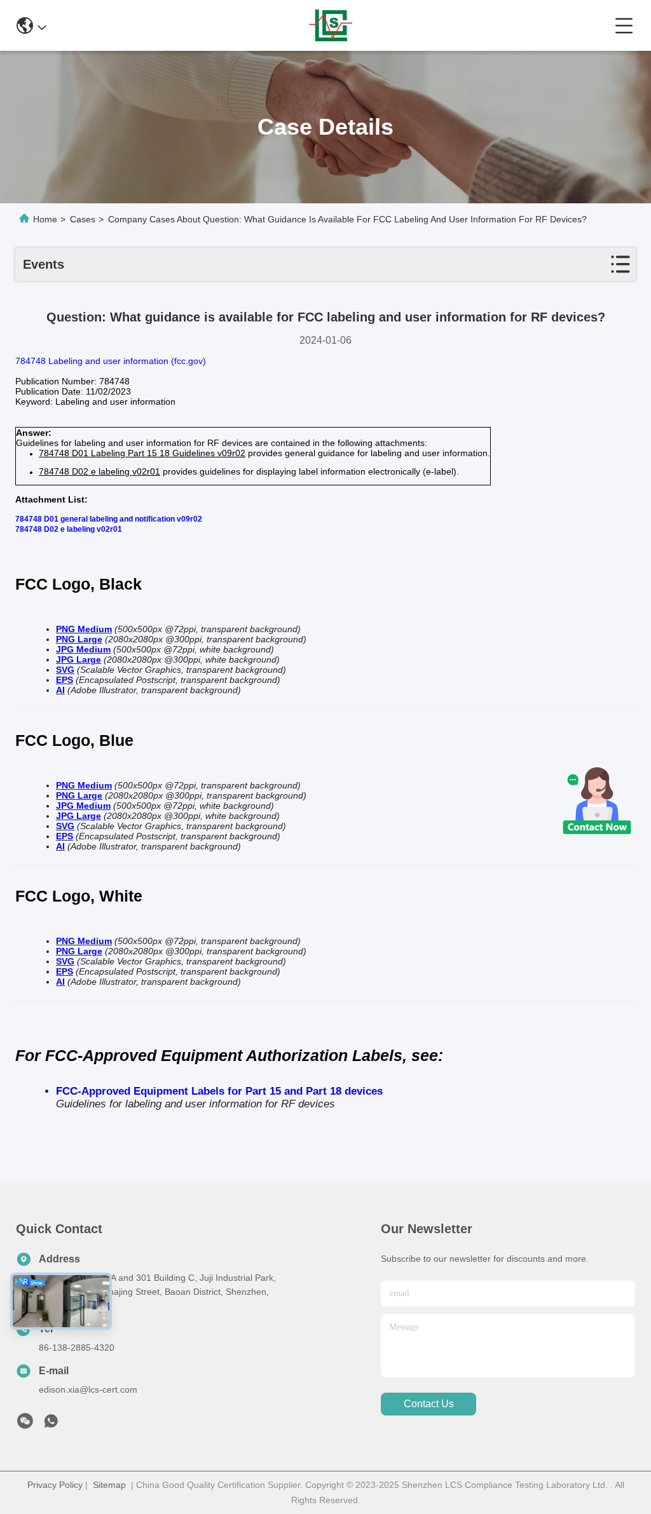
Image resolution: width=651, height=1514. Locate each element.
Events (43, 264)
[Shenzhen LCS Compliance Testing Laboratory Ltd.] (330, 25)
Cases (82, 219)
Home (45, 219)
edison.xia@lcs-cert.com (88, 1389)
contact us (429, 1403)
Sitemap (109, 1485)
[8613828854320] (51, 1424)
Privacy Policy (55, 1485)
